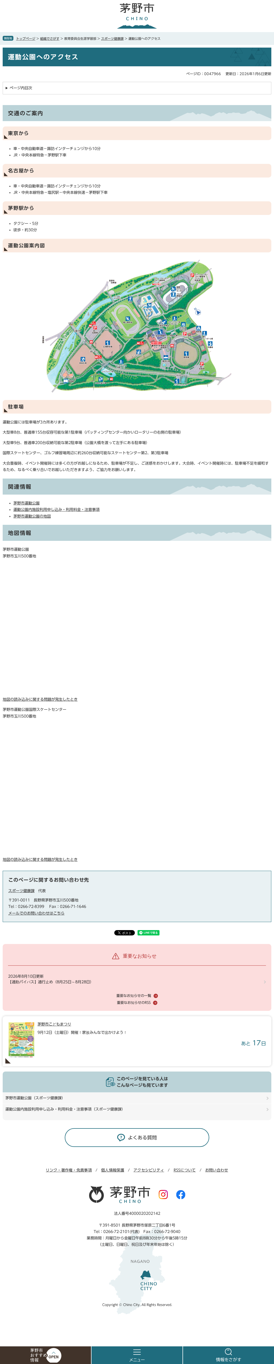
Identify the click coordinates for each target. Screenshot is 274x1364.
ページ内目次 (21, 88)
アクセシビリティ (149, 1170)
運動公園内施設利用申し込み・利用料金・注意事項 (56, 509)
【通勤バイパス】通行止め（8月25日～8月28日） (51, 982)
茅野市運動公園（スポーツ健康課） (35, 1098)
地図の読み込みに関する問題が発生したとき (40, 699)
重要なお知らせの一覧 (133, 995)
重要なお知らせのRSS (134, 1002)
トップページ (25, 38)
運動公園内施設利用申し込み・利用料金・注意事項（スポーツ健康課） (65, 1109)
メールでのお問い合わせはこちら (36, 913)
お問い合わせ (216, 1170)
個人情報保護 (112, 1170)
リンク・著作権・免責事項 (69, 1170)
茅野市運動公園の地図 (32, 516)
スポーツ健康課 (112, 38)
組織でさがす (49, 38)
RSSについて (185, 1170)
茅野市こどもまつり (54, 1024)
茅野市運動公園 (26, 503)
